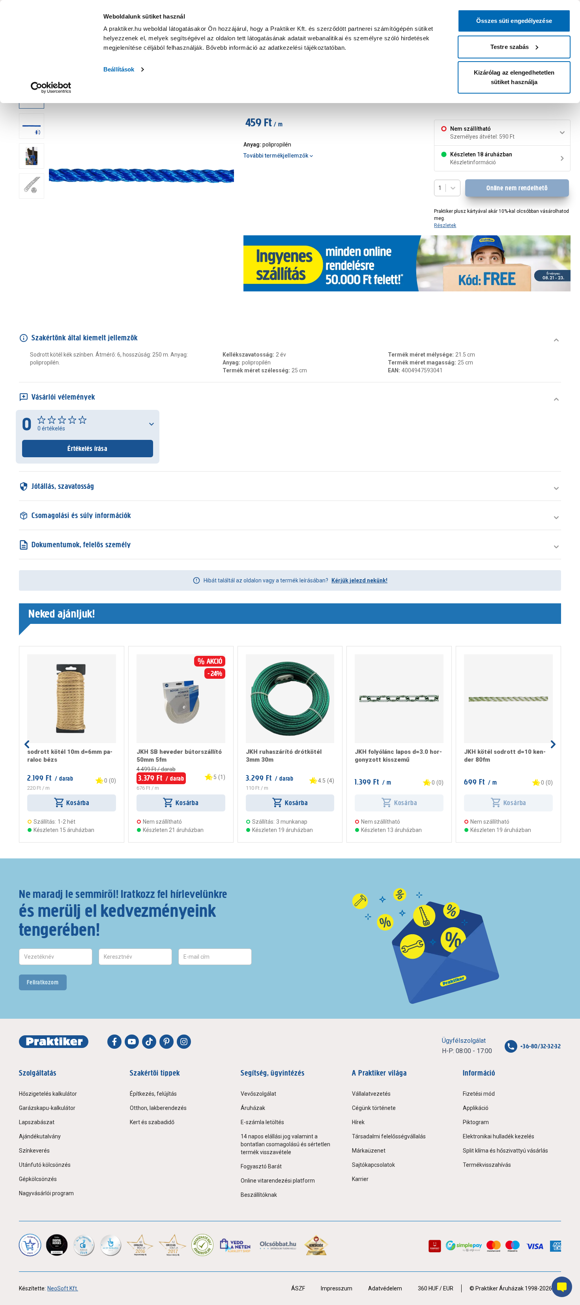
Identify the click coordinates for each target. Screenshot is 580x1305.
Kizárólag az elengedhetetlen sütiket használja (514, 77)
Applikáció (475, 1108)
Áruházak (253, 1108)
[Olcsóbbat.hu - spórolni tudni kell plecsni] (278, 1245)
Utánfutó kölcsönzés (45, 1165)
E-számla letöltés (262, 1122)
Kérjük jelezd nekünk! (359, 580)
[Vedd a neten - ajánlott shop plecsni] (235, 1245)
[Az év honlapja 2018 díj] (84, 1245)
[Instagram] (184, 1042)
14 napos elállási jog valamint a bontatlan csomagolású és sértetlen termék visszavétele (285, 1144)
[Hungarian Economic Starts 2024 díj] (30, 1245)
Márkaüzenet (368, 1150)
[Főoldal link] (53, 1041)
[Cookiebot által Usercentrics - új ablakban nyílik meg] (51, 88)
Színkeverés (34, 1150)
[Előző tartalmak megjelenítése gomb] (27, 744)
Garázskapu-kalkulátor (47, 1108)
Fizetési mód (479, 1094)
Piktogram (476, 1122)
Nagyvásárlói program (46, 1193)
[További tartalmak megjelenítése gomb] (34, 271)
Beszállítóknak (259, 1195)
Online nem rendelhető (517, 188)
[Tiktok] (149, 1042)
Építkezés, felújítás (153, 1094)
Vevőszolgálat (258, 1094)
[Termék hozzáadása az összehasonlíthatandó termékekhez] (41, 657)
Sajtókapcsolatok (373, 1165)
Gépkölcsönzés (38, 1179)
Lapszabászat (36, 1122)
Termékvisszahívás (487, 1165)
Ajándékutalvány (40, 1136)
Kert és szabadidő (152, 1122)
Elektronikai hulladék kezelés (498, 1136)
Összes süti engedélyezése (514, 20)
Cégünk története (374, 1108)
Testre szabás (509, 46)
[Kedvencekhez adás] (30, 657)
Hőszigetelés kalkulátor (48, 1094)
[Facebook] (114, 1042)
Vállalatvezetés (371, 1094)
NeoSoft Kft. (62, 1288)
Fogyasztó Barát (261, 1166)
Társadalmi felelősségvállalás (389, 1136)
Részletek (445, 225)
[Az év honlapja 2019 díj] (110, 1245)
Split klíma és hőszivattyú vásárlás (505, 1150)
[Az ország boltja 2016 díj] (140, 1245)
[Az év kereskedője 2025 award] (316, 1245)
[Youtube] (132, 1042)
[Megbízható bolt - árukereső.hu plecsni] (202, 1245)
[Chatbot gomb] (562, 1287)
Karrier (360, 1179)
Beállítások (118, 69)
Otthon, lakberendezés (158, 1108)
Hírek (358, 1122)
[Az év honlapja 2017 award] (173, 1245)
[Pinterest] (166, 1042)
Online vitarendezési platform (278, 1180)
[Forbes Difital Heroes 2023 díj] (57, 1245)
